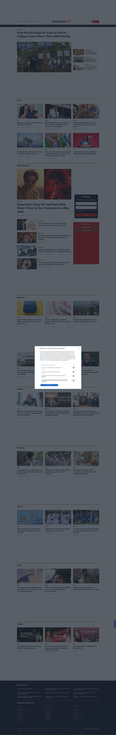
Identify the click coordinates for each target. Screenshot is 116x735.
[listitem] (58, 365)
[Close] (79, 348)
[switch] (73, 367)
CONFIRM (49, 385)
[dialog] (58, 367)
